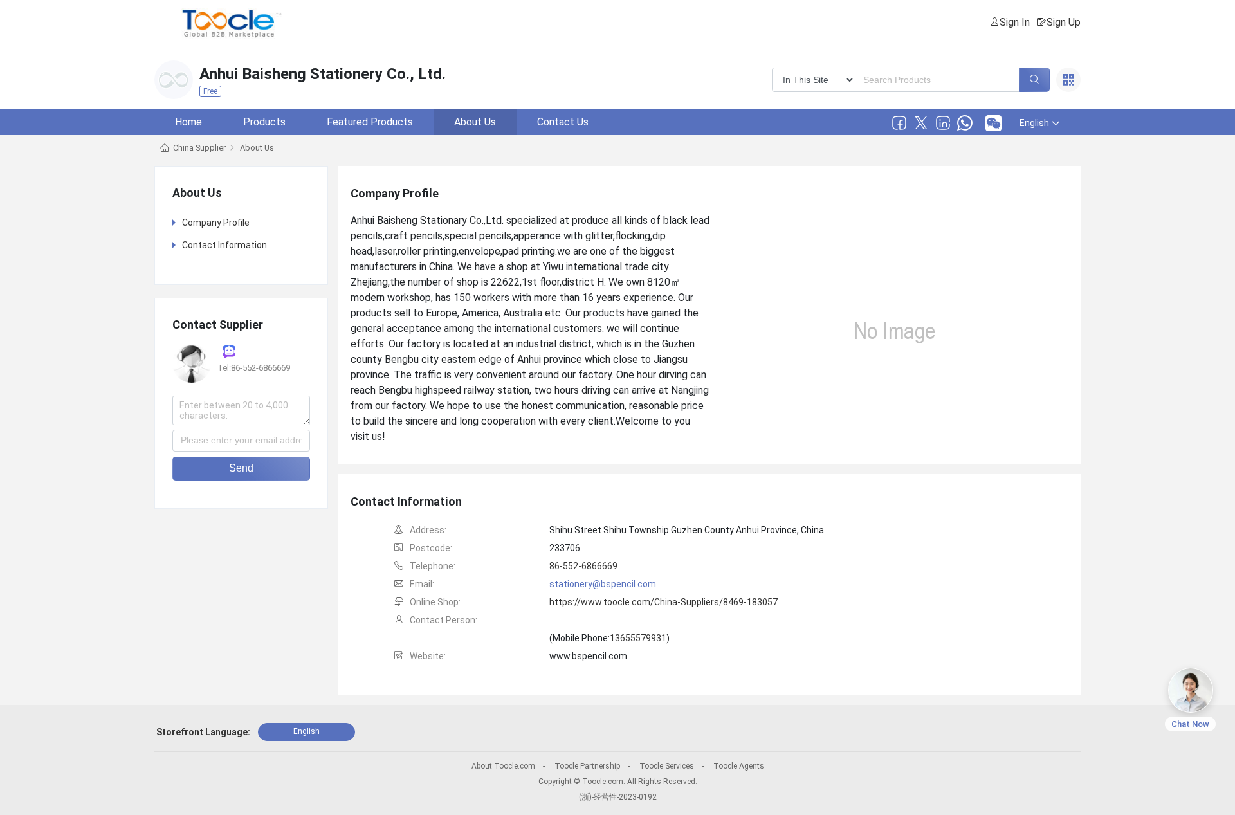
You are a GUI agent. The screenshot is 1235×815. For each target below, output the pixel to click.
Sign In (1015, 22)
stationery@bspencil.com (602, 584)
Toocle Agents (738, 766)
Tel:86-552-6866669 (253, 367)
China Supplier (199, 147)
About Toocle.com (503, 766)
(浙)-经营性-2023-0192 (618, 796)
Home (188, 122)
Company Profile (216, 222)
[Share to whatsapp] (965, 123)
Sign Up (1064, 22)
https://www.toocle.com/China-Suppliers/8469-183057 (663, 602)
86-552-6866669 (583, 566)
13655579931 (638, 638)
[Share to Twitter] (921, 123)
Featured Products (370, 122)
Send (241, 467)
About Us (475, 122)
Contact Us (563, 122)
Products (264, 122)
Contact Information (224, 245)
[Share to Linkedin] (943, 123)
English (306, 731)
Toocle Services (666, 766)
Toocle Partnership (587, 766)
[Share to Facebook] (899, 123)
